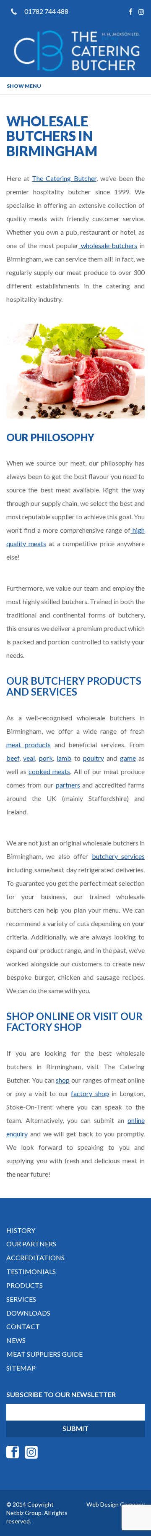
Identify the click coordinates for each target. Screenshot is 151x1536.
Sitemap (21, 1368)
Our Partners (31, 1244)
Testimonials (31, 1271)
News (16, 1340)
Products (24, 1285)
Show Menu (24, 86)
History (20, 1230)
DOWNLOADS (28, 1313)
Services (21, 1299)
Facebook (131, 11)
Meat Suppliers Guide (44, 1354)
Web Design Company (115, 1504)
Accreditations (35, 1257)
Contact (23, 1326)
